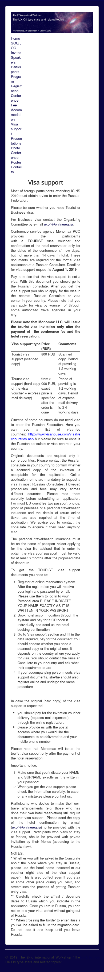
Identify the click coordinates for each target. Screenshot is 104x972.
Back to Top (89, 957)
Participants (16, 69)
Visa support (16, 129)
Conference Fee (16, 100)
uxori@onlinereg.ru (58, 224)
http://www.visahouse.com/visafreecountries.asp (45, 436)
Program (16, 79)
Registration (16, 88)
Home (15, 38)
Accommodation (16, 114)
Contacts (16, 169)
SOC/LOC (16, 45)
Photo (15, 148)
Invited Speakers (16, 57)
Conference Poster (16, 157)
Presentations (16, 141)
